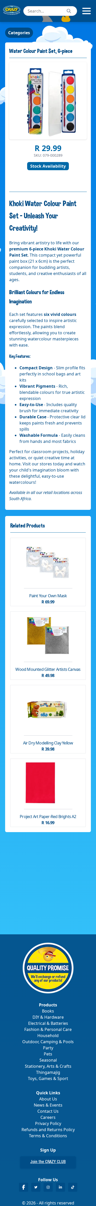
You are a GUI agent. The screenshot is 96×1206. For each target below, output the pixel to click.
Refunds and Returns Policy (48, 1129)
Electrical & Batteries (48, 1023)
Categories (19, 33)
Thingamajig (48, 1072)
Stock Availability (48, 166)
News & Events (48, 1105)
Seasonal (48, 1060)
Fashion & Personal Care (48, 1029)
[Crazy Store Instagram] (48, 1187)
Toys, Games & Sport (48, 1078)
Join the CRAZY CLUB (48, 1162)
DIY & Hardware (48, 1017)
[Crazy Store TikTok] (72, 1187)
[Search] (69, 11)
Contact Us (48, 1111)
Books (48, 1011)
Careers (48, 1117)
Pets (48, 1054)
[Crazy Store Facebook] (23, 1187)
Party (48, 1048)
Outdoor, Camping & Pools (48, 1041)
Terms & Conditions (48, 1136)
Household (48, 1035)
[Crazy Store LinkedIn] (60, 1187)
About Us (48, 1099)
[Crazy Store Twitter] (35, 1187)
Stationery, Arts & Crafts (48, 1066)
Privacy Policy (48, 1123)
